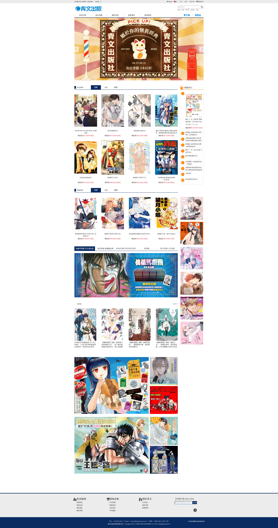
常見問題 (112, 502)
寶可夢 (188, 10)
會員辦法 (80, 502)
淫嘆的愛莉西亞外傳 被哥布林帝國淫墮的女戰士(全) (193, 139)
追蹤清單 (192, 1)
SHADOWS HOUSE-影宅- (126, 248)
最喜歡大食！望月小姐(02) (166, 234)
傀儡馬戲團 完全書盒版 (85, 248)
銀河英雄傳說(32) (191, 156)
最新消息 (115, 15)
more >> (175, 304)
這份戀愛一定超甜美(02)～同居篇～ (193, 163)
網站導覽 (80, 510)
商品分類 (82, 15)
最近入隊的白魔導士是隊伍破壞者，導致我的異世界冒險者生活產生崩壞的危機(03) (166, 133)
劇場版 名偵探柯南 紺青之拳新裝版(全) (193, 145)
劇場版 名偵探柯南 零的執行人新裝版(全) (193, 133)
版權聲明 (145, 508)
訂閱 (194, 502)
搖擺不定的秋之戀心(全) (112, 234)
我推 (198, 10)
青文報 (187, 15)
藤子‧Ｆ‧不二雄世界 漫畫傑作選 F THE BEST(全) (193, 120)
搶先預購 (98, 15)
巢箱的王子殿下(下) (139, 177)
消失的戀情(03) (112, 131)
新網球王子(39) (112, 177)
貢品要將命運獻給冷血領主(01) (139, 234)
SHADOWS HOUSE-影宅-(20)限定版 (86, 132)
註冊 (185, 1)
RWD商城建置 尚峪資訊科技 (196, 521)
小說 (106, 87)
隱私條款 (80, 508)
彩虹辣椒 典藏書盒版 (105, 248)
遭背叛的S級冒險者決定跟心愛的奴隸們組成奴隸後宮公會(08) (193, 169)
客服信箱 (80, 505)
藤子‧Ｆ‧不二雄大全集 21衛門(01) (193, 151)
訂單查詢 (112, 508)
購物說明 (112, 505)
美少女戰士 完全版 (167, 248)
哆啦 (179, 10)
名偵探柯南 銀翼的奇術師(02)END (166, 179)
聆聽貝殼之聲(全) (139, 131)
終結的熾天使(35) (191, 179)
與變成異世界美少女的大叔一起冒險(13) (85, 235)
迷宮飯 (193, 10)
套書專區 (131, 15)
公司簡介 (145, 502)
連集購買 (147, 15)
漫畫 (96, 87)
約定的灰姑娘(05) (86, 177)
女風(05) (188, 173)
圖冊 (116, 87)
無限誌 (198, 15)
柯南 (183, 10)
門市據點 (112, 510)
